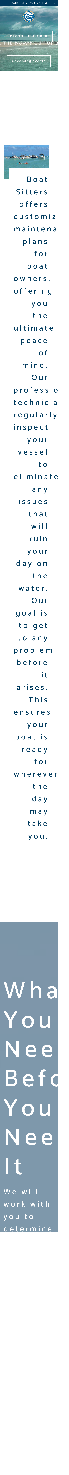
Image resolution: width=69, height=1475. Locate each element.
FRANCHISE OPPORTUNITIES (29, 3)
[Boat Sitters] (28, 16)
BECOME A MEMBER (28, 36)
